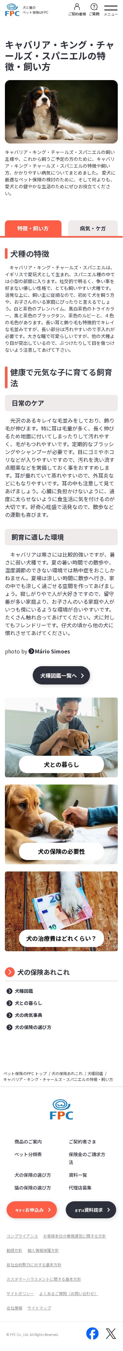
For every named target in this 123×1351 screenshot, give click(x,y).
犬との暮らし (28, 1003)
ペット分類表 (28, 1154)
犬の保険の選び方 (33, 1027)
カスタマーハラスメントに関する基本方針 (44, 1279)
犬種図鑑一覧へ (58, 675)
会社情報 (14, 1307)
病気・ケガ (93, 228)
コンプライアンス (22, 1236)
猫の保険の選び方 (32, 1187)
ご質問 (94, 13)
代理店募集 (80, 1187)
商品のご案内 (28, 1141)
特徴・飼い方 (33, 228)
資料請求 (89, 1210)
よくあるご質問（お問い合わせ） (68, 1293)
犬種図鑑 (24, 991)
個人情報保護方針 (43, 1250)
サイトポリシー (20, 1293)
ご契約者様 (77, 13)
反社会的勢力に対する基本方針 (34, 1264)
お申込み (29, 1210)
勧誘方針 (14, 1250)
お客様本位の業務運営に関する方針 (74, 1236)
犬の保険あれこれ (43, 972)
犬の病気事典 (28, 1015)
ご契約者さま (82, 1141)
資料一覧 (78, 1175)
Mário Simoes (52, 651)
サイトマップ (39, 1307)
